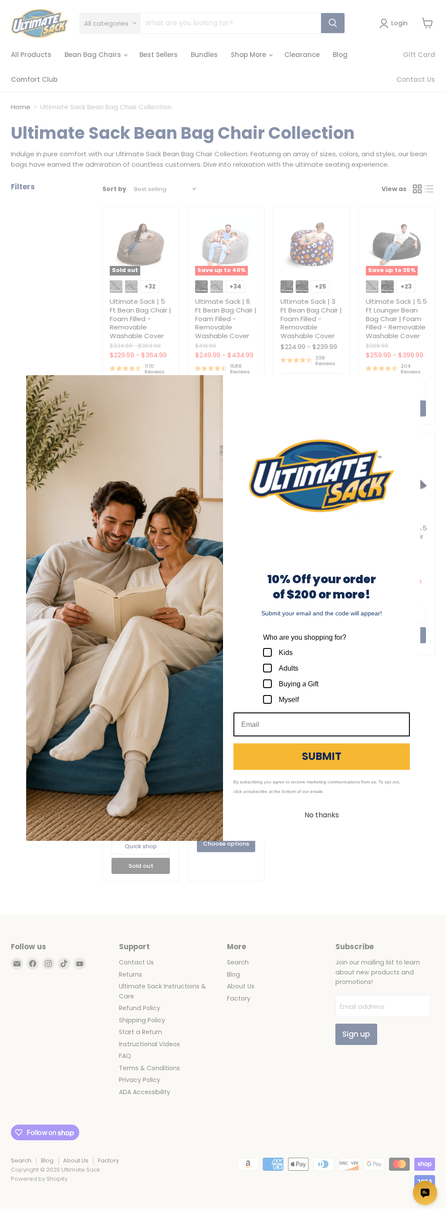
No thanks (321, 815)
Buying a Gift (298, 684)
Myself (289, 699)
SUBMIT (321, 756)
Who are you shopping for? (304, 637)
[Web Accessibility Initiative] (3, 1206)
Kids (286, 652)
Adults (288, 668)
